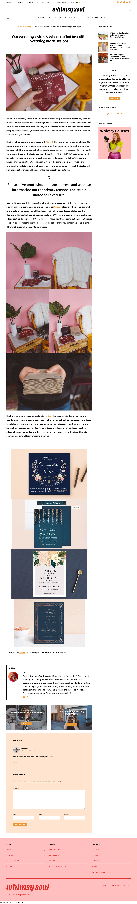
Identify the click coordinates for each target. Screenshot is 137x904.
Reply (15, 762)
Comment (16, 788)
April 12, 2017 (74, 719)
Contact (19, 2)
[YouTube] (127, 2)
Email (40, 814)
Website (66, 814)
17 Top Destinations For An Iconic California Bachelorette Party (119, 35)
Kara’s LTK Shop (12, 861)
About (9, 2)
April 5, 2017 (51, 48)
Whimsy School (98, 18)
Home (20, 27)
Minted (49, 142)
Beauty (95, 855)
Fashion (62, 18)
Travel (51, 18)
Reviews (41, 18)
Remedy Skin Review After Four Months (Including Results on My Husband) (120, 46)
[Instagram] (118, 2)
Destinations (54, 850)
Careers (9, 866)
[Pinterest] (130, 2)
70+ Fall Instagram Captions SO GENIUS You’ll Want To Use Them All (120, 58)
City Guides (54, 855)
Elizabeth (24, 749)
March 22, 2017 (29, 718)
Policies (115, 886)
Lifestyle (83, 18)
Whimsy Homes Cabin (57, 866)
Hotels (52, 861)
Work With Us (32, 2)
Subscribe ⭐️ (75, 2)
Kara (44, 48)
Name (15, 814)
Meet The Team (48, 2)
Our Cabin (61, 2)
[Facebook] (124, 2)
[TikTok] (121, 2)
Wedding (28, 27)
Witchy (72, 18)
